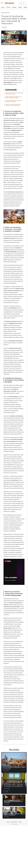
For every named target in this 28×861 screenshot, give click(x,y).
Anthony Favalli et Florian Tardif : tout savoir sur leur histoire (13, 814)
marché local (7, 126)
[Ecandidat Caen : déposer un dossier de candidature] (14, 780)
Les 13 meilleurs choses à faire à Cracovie (14, 768)
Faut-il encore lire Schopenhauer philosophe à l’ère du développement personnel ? (13, 801)
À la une (6, 783)
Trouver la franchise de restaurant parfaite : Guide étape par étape (14, 93)
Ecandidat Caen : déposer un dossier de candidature (13, 785)
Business (4, 27)
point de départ (7, 82)
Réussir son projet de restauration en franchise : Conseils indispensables (13, 105)
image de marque (15, 130)
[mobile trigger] (2, 3)
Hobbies (4, 765)
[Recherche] (21, 3)
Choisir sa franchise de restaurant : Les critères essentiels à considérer (13, 97)
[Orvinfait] (9, 3)
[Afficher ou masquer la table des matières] (20, 90)
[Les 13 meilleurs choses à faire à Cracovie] (14, 762)
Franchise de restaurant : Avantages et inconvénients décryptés (13, 101)
